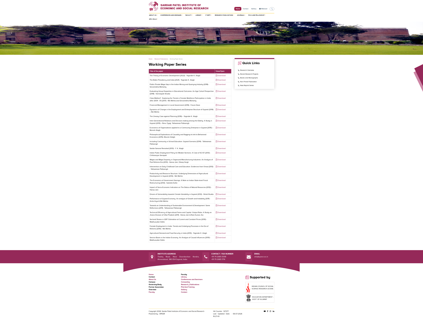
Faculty (188, 15)
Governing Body (155, 285)
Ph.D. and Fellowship (256, 15)
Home (238, 9)
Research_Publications (190, 285)
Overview (152, 290)
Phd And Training (188, 287)
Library (198, 15)
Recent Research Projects (249, 74)
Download (221, 76)
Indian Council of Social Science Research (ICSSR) (262, 287)
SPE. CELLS (153, 19)
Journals (240, 15)
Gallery (253, 9)
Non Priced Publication (248, 82)
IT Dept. (208, 15)
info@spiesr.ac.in (261, 257)
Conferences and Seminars (170, 15)
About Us (152, 15)
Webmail (264, 9)
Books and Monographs (249, 78)
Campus (152, 282)
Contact (245, 9)
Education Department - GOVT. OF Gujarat (263, 298)
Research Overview (247, 70)
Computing (185, 282)
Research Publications (224, 15)
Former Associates (156, 287)
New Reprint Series (247, 85)
